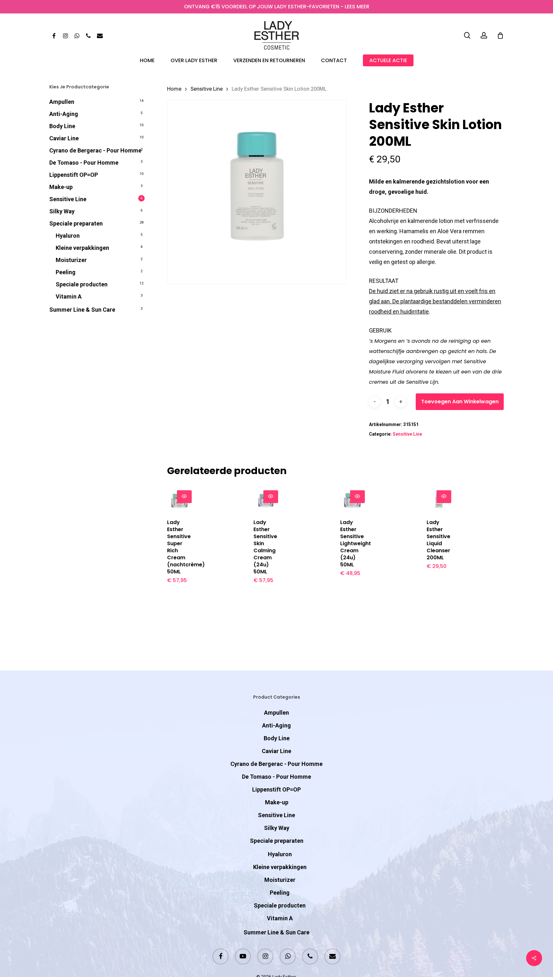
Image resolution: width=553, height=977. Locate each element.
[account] (484, 35)
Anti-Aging (63, 114)
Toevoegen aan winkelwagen (460, 401)
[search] (467, 35)
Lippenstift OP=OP (73, 174)
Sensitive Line (67, 199)
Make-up (61, 187)
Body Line (62, 126)
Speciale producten (82, 284)
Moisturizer (71, 260)
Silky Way (62, 211)
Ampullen (61, 101)
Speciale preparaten (76, 223)
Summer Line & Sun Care (82, 309)
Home (174, 89)
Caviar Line (64, 138)
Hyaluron (68, 235)
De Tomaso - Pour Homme (83, 162)
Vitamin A (69, 296)
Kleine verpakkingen (82, 247)
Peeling (66, 272)
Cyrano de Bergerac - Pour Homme (95, 150)
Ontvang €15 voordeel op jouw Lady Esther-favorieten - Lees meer (276, 6)
